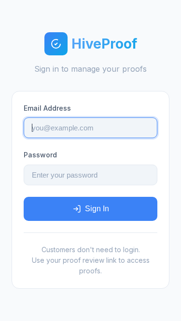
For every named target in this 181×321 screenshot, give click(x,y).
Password (40, 155)
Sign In (97, 209)
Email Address (47, 108)
